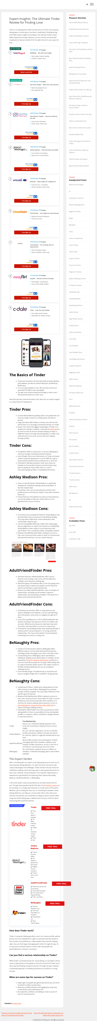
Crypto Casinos (74, 258)
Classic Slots (73, 252)
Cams (71, 232)
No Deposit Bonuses (76, 393)
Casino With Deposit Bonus (78, 22)
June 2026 (72, 532)
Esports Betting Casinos (77, 279)
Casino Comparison (76, 238)
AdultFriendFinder (39, 883)
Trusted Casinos (75, 473)
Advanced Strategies (76, 185)
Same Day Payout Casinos (78, 419)
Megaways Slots (74, 372)
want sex (53, 429)
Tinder (34, 807)
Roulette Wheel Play (76, 134)
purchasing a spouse (50, 785)
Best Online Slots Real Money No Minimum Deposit (80, 97)
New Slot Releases (75, 386)
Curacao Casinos (75, 265)
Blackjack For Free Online (78, 74)
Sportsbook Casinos (76, 460)
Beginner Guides (75, 211)
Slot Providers (74, 446)
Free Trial (51, 808)
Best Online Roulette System (79, 166)
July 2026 (72, 525)
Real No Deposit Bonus (77, 67)
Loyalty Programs (75, 366)
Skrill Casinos (73, 433)
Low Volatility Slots (75, 352)
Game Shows (73, 312)
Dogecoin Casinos (75, 272)
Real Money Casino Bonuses (79, 29)
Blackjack (72, 225)
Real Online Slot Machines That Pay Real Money (80, 82)
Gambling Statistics (76, 305)
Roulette (72, 413)
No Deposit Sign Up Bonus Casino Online (78, 106)
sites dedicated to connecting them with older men (36, 705)
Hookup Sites (17, 1003)
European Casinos (75, 285)
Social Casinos (74, 453)
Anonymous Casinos (76, 198)
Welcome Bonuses (75, 507)
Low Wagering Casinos (77, 359)
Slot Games (73, 440)
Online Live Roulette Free (78, 121)
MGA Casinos (73, 379)
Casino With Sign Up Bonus (78, 43)
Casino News (73, 245)
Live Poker (72, 339)
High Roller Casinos (76, 319)
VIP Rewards (73, 493)
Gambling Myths (75, 299)
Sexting (71, 426)
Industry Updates (75, 332)
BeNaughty (36, 903)
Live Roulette (73, 346)
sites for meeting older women (38, 660)
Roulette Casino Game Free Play (80, 114)
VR (70, 500)
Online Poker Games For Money (80, 90)
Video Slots (73, 487)
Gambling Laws (74, 292)
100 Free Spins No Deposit (78, 159)
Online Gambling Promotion (79, 36)
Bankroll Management (77, 205)
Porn (71, 399)
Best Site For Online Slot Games (80, 128)
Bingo (71, 218)
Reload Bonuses (74, 406)
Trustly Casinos (74, 480)
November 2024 (74, 539)
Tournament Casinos (76, 466)
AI (69, 191)
